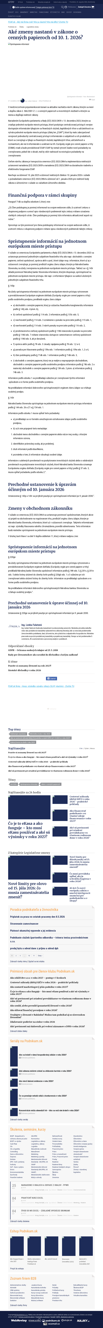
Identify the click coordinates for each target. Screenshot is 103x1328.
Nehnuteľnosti (57, 1136)
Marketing (33, 12)
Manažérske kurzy (37, 1298)
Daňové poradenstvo (17, 1293)
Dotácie (12, 1159)
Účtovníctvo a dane (80, 1141)
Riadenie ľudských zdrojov (61, 1167)
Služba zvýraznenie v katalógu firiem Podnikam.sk (34, 1261)
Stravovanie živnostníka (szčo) (68, 1260)
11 (34, 956)
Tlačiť (93, 100)
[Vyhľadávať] (62, 7)
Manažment (24, 12)
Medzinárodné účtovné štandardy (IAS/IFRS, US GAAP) (39, 1169)
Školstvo (55, 1172)
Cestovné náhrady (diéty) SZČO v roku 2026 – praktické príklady (38, 762)
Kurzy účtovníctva (37, 1295)
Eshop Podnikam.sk (24, 1231)
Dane (63, 12)
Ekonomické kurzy (16, 1295)
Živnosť (11, 12)
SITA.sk (20, 2)
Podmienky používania (42, 1317)
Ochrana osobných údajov (26, 1317)
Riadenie (55, 1162)
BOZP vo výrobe (15, 1141)
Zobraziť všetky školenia (19, 1221)
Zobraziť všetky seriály (19, 1119)
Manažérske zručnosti (38, 1149)
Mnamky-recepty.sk (44, 2)
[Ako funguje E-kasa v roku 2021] (17, 1246)
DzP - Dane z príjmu (17, 1167)
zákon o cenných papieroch (50, 784)
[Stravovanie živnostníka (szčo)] (69, 1246)
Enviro (12, 1169)
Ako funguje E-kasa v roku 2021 (16, 1260)
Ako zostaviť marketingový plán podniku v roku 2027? (39, 987)
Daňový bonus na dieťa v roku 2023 (23, 742)
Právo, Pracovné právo (60, 1157)
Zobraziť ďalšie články (18, 1031)
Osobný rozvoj (57, 1139)
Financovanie (44, 12)
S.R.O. (17, 12)
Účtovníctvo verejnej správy (82, 1144)
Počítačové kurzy (58, 1290)
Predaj (54, 1159)
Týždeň (86, 748)
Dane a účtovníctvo (16, 1154)
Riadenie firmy (57, 1164)
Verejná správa (78, 1149)
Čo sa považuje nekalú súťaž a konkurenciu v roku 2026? (43, 1096)
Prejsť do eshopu (17, 1268)
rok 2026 (14, 784)
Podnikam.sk (30, 2)
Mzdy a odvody (36, 1177)
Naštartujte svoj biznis (18, 734)
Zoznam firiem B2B (23, 1278)
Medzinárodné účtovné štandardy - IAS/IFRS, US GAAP (39, 1161)
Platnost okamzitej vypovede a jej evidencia (33, 930)
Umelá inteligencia (79, 1146)
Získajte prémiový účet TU (45, 7)
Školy (54, 1175)
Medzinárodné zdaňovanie (40, 1175)
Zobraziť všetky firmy (18, 1305)
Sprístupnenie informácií (28, 784)
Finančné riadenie (16, 1177)
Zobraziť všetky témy (19, 961)
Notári (54, 1285)
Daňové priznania (26, 1084)
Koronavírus (35, 1139)
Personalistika (57, 1144)
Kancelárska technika (38, 1288)
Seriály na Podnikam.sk (26, 1041)
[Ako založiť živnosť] (51, 1246)
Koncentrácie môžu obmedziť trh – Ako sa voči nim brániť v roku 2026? (49, 1110)
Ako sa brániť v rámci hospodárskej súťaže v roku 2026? (43, 1055)
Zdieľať (52, 678)
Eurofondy (13, 1175)
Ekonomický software (17, 1298)
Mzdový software (37, 1300)
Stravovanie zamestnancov (24, 923)
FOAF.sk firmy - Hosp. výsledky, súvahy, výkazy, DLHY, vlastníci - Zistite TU (41, 686)
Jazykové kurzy (36, 1285)
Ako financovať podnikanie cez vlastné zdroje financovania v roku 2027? (42, 766)
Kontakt (53, 1317)
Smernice (55, 1177)
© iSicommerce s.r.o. (21, 1315)
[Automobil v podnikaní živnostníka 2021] (86, 1246)
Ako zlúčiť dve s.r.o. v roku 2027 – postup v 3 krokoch (38, 978)
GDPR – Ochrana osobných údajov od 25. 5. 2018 (33, 650)
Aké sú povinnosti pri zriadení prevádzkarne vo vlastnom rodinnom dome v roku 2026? (49, 771)
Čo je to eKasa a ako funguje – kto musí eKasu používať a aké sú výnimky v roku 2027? (48, 757)
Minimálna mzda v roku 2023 (40, 734)
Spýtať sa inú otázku (36, 961)
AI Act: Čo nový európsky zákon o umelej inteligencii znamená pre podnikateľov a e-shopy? (80, 894)
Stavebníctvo (77, 1136)
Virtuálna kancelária (80, 1295)
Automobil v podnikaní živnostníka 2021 (84, 1261)
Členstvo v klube (14, 16)
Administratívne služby (18, 1285)
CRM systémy (14, 1290)
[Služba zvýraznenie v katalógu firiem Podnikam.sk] (34, 1246)
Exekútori (13, 1300)
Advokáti (13, 1288)
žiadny (75, 1164)
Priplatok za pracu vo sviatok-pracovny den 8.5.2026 (37, 916)
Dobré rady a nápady (60, 2)
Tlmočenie (77, 1290)
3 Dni (81, 748)
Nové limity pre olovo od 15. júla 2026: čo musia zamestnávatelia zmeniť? (28, 890)
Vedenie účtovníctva (80, 1293)
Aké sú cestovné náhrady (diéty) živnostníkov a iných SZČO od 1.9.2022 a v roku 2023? (40, 738)
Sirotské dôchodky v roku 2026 (24, 670)
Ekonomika (77, 12)
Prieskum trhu (57, 1300)
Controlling (14, 1152)
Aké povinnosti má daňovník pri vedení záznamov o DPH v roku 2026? (47, 1026)
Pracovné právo (57, 1149)
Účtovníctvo (55, 12)
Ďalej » (40, 956)
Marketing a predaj (37, 1157)
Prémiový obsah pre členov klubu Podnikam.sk (42, 971)
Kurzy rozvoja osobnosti (39, 1293)
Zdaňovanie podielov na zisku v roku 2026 (32, 1022)
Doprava (13, 1157)
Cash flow (13, 1144)
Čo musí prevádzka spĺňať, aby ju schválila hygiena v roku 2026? (80, 877)
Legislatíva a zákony (38, 1141)
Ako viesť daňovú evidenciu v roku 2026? (36, 1081)
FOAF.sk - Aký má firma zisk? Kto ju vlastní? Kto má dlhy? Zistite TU (38, 22)
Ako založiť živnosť (51, 1259)
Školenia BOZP (78, 1288)
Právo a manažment (59, 1154)
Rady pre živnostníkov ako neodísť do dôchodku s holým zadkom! (43, 655)
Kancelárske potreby (38, 1290)
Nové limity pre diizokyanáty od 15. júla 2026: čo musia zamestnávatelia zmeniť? (80, 862)
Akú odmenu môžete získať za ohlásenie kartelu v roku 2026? (45, 1071)
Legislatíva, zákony (37, 1144)
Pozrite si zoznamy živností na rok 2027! (29, 666)
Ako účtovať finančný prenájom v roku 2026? (33, 1010)
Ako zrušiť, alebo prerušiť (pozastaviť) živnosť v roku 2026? (41, 1005)
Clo (11, 1146)
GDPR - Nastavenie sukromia (65, 1317)
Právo (54, 1152)
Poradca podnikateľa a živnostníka (34, 910)
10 (29, 956)
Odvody (69, 12)
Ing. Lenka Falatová (31, 101)
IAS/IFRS (34, 1136)
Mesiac (92, 748)
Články (21, 27)
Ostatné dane (57, 1141)
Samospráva (56, 1169)
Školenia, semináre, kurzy (28, 1129)
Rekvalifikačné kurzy (80, 1285)
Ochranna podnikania (28, 1058)
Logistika (34, 1146)
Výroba (75, 1162)
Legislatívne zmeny (33, 27)
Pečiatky (55, 1288)
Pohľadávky (56, 1146)
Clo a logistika (15, 1149)
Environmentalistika (17, 1172)
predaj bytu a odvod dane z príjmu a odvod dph (34, 948)
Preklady (55, 1293)
